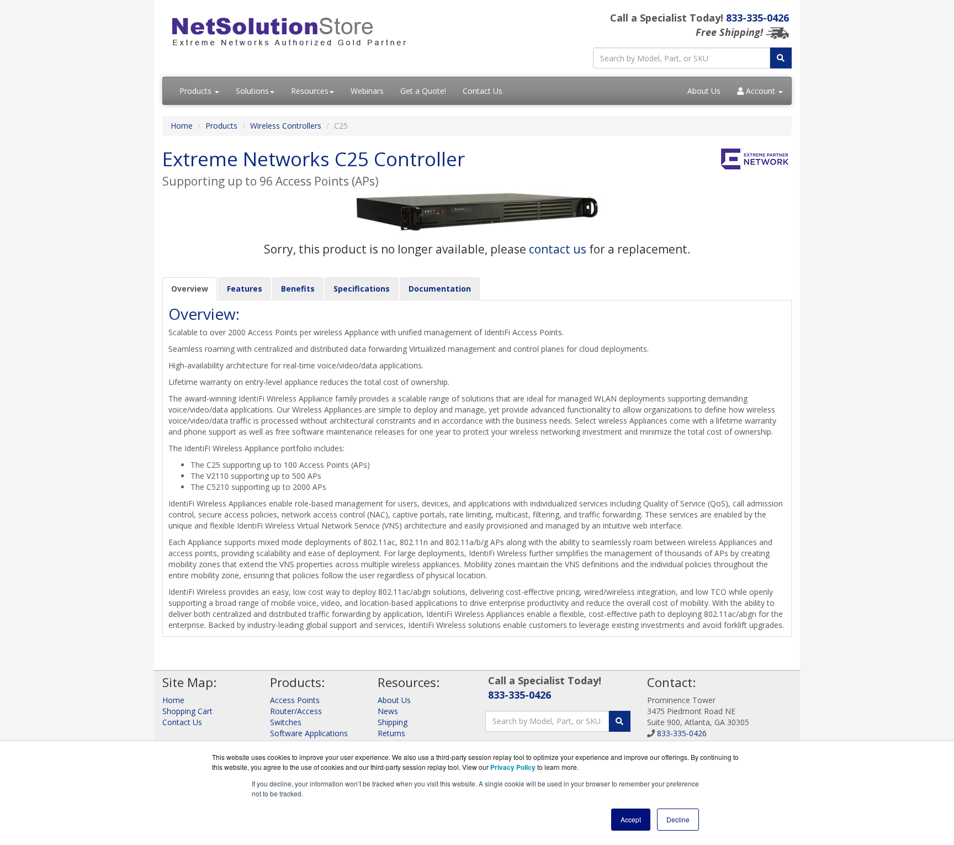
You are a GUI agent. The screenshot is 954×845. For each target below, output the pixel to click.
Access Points (295, 700)
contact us (557, 249)
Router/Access (296, 711)
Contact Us (482, 91)
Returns (391, 733)
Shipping (392, 722)
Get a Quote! (423, 91)
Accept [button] (631, 819)
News (388, 711)
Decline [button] (678, 819)
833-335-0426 (757, 17)
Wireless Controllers (285, 125)
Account (760, 91)
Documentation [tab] (440, 288)
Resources (309, 91)
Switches (285, 722)
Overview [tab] (189, 288)
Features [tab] (244, 288)
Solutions (252, 91)
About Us (703, 91)
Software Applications (309, 733)
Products (196, 91)
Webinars (367, 91)
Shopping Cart (187, 711)
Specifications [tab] (361, 288)
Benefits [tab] (298, 288)
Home (182, 125)
